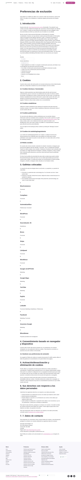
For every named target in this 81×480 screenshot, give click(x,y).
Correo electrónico (24, 61)
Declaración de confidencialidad (35, 412)
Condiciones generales (22, 476)
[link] (63, 3)
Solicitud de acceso (26, 71)
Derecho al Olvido (25, 72)
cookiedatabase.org (47, 434)
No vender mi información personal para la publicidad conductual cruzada (38, 68)
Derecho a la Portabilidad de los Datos (30, 74)
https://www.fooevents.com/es (36, 27)
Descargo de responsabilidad (32, 476)
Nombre (22, 57)
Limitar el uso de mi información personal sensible (33, 69)
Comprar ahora (70, 2)
